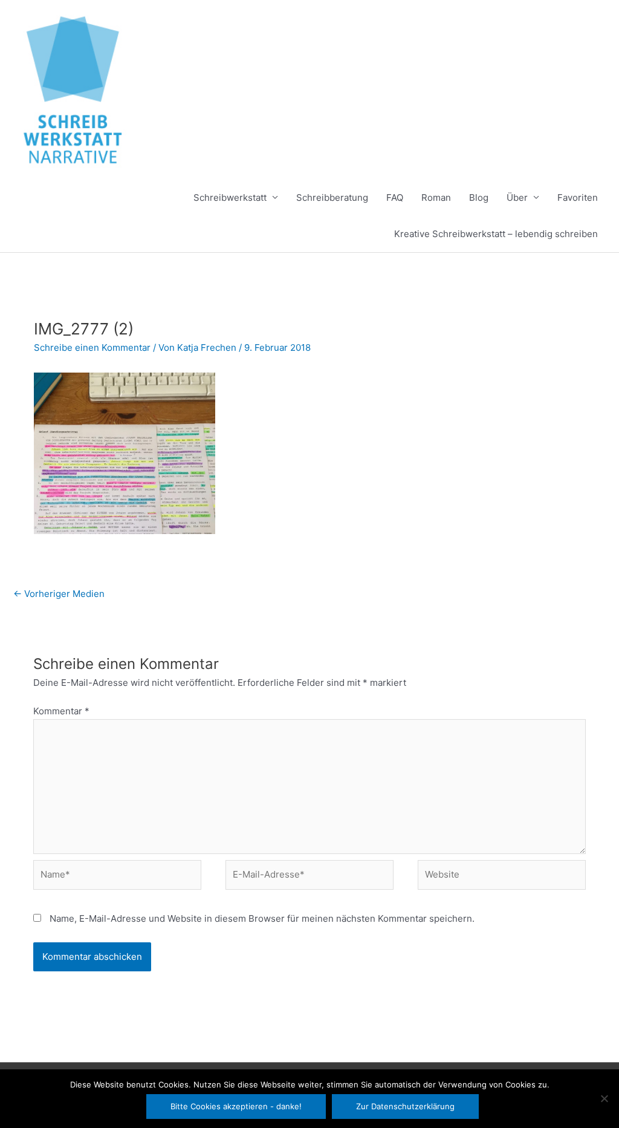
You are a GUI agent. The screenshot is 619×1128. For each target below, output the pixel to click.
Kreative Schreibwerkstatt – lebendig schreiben (496, 234)
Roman (436, 197)
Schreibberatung (332, 197)
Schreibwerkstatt (230, 197)
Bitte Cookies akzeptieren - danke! (236, 1106)
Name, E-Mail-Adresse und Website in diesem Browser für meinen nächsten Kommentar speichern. (262, 918)
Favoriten (577, 197)
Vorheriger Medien (59, 593)
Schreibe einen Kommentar (92, 347)
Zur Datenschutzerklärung (405, 1106)
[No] (604, 1098)
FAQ (394, 197)
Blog (478, 197)
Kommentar (61, 711)
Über (517, 197)
